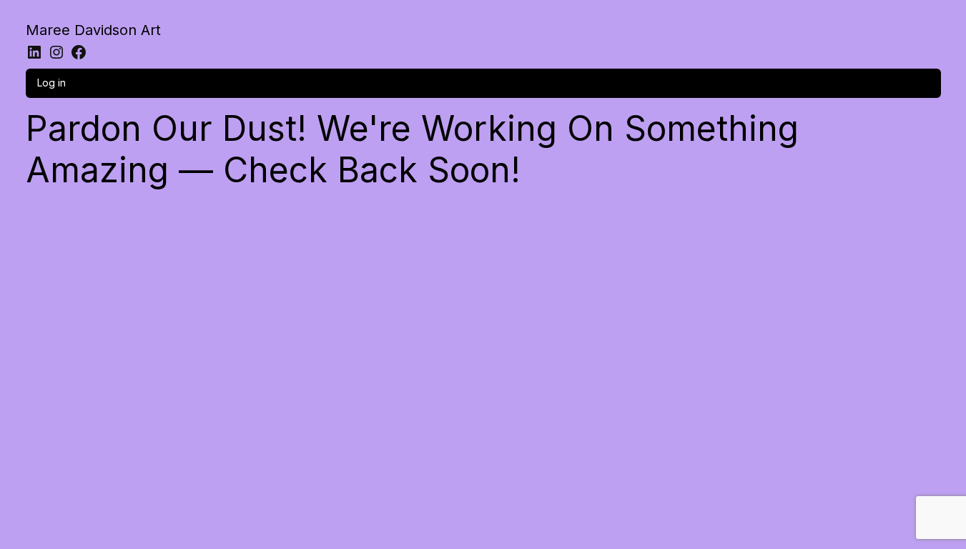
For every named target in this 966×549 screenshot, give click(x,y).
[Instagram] (56, 52)
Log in (51, 82)
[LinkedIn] (34, 52)
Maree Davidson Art (93, 30)
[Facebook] (78, 52)
